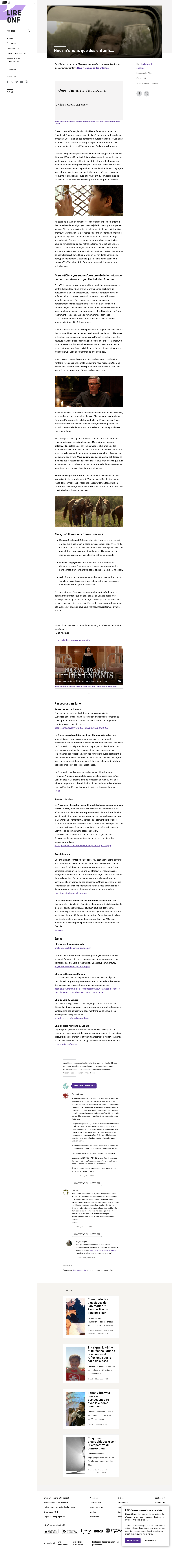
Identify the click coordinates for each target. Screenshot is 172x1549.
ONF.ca (121, 1498)
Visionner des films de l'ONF (56, 1503)
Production (123, 1503)
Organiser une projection (54, 1517)
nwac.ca (59, 930)
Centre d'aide (95, 1503)
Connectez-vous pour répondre (87, 1183)
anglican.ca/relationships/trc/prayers (72, 966)
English (10, 92)
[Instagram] (26, 82)
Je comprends (133, 1541)
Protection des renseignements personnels (105, 1543)
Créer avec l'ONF (51, 1512)
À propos (94, 1498)
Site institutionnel (63, 1543)
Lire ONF (14, 17)
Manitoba (99, 1066)
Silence (92, 1073)
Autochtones (67, 1063)
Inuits (74, 1066)
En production (13, 48)
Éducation (11, 43)
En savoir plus (150, 1541)
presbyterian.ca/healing (66, 1044)
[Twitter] (11, 82)
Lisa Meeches (82, 1066)
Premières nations (69, 1073)
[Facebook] (7, 82)
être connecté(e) (80, 1270)
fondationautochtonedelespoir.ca (71, 893)
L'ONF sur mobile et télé (54, 1525)
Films (150, 73)
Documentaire (141, 73)
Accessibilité (49, 1543)
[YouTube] (21, 82)
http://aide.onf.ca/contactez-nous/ (103, 1250)
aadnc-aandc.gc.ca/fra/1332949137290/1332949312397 (82, 728)
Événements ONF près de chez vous (59, 1507)
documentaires (79, 1063)
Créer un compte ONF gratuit (56, 1498)
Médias (93, 1512)
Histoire (107, 1063)
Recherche (11, 31)
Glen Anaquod (98, 1063)
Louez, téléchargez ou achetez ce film (73, 640)
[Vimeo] (16, 82)
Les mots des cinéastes (16, 54)
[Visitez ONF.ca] (15, 2)
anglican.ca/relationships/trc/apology (73, 948)
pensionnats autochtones (101, 1070)
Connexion (11, 69)
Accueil (10, 38)
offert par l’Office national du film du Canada (102, 687)
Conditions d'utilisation (78, 1543)
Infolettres (94, 1517)
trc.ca (57, 791)
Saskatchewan (83, 1073)
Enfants (89, 1063)
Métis (106, 1066)
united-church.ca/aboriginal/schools (72, 1018)
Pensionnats (86, 1070)
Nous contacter (96, 1507)
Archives (122, 1517)
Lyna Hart (91, 1066)
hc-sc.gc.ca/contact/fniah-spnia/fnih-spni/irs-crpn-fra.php (83, 845)
